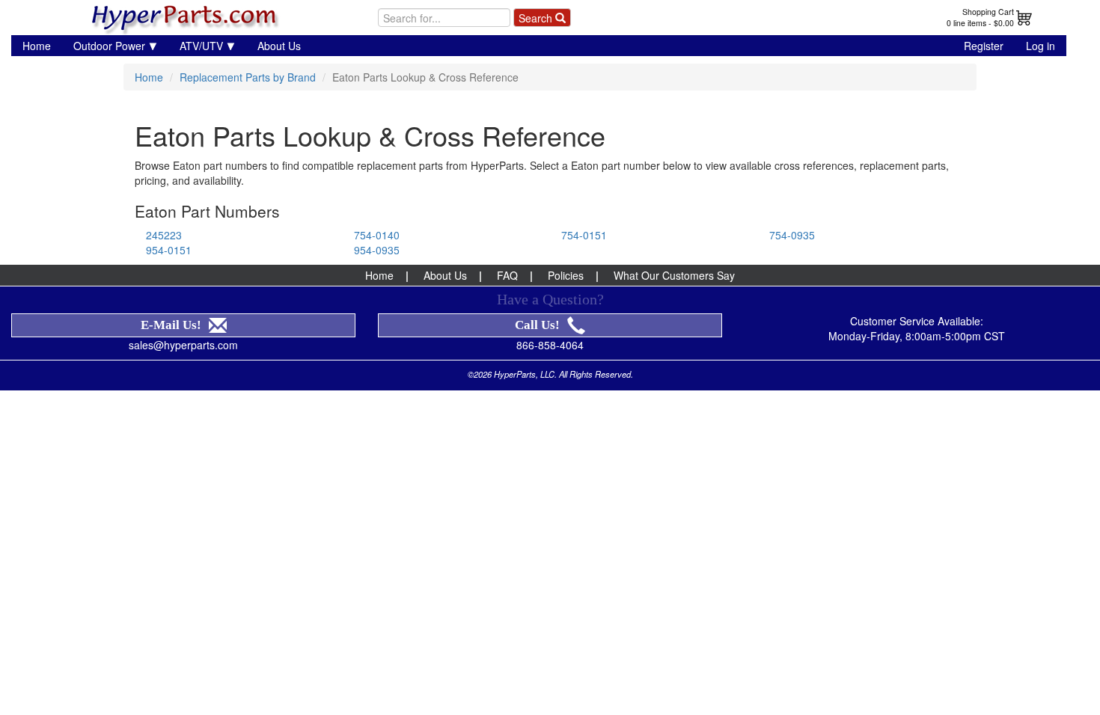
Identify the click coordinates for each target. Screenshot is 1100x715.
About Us (279, 45)
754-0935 (792, 234)
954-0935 (377, 249)
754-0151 (584, 234)
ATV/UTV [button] (201, 45)
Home (36, 45)
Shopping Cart (988, 11)
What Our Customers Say (674, 275)
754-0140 (377, 234)
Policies (566, 275)
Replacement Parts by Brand (248, 77)
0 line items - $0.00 (980, 22)
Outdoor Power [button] (109, 45)
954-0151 (169, 249)
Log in (1040, 45)
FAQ (507, 275)
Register (983, 45)
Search (537, 17)
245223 (164, 234)
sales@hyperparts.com (183, 344)
